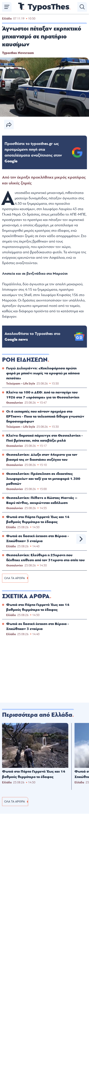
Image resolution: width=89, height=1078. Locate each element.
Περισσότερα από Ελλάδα (37, 715)
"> (33, 152)
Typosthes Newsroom (18, 53)
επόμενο (81, 539)
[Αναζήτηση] (82, 7)
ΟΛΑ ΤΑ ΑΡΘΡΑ (14, 578)
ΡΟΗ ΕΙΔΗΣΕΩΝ (25, 360)
